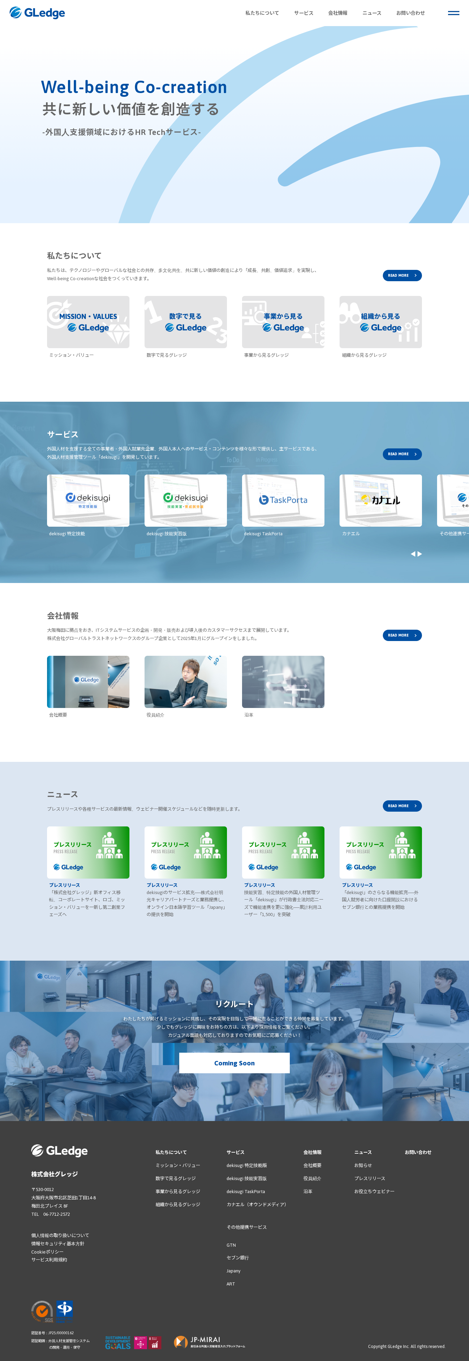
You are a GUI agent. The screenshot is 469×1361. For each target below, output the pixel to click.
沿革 (308, 1191)
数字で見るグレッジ (176, 1178)
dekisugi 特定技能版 (247, 1165)
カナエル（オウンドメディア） (258, 1204)
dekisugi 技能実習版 (247, 1178)
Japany (233, 1270)
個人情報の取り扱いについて (60, 1235)
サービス (235, 1152)
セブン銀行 (238, 1257)
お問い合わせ (418, 1152)
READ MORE (398, 275)
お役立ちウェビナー (374, 1191)
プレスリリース (369, 1178)
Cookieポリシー (47, 1252)
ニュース (363, 1152)
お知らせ (363, 1165)
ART (231, 1283)
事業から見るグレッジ (178, 1191)
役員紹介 (312, 1178)
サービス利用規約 (49, 1259)
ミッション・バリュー (178, 1165)
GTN (231, 1245)
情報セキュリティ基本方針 (57, 1243)
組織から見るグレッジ (178, 1204)
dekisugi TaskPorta (246, 1191)
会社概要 (312, 1165)
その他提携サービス (247, 1227)
